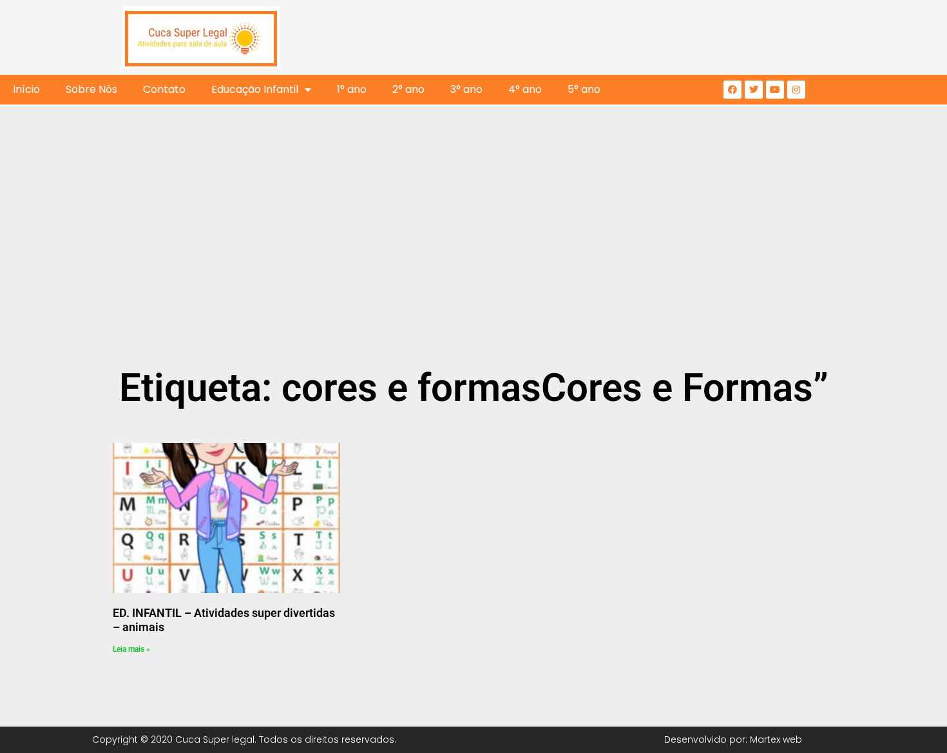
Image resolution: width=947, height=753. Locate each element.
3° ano (466, 89)
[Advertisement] (473, 265)
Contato (164, 89)
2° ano (408, 89)
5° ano (584, 89)
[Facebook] (732, 90)
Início (26, 89)
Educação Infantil (254, 89)
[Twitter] (754, 90)
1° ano (352, 89)
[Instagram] (796, 90)
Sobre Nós (91, 89)
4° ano (525, 89)
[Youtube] (775, 90)
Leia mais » (131, 649)
